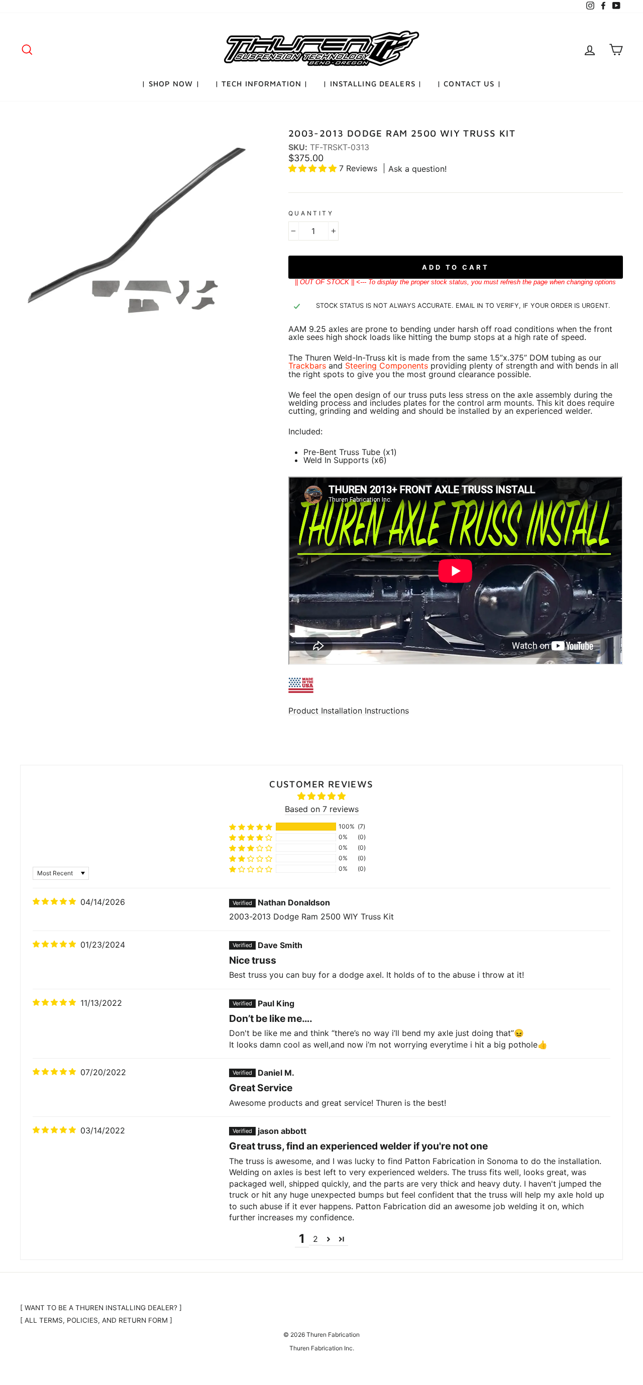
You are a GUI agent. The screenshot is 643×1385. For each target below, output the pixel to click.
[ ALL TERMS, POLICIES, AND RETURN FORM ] (96, 1320)
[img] (54, 901)
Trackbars (307, 366)
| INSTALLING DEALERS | (372, 83)
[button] (313, 168)
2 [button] (315, 1239)
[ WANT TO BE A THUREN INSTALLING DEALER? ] (101, 1308)
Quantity (311, 213)
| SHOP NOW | (171, 83)
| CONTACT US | (469, 83)
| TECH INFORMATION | (261, 83)
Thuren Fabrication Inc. (321, 1348)
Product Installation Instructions (348, 711)
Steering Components (386, 366)
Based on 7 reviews (322, 809)
